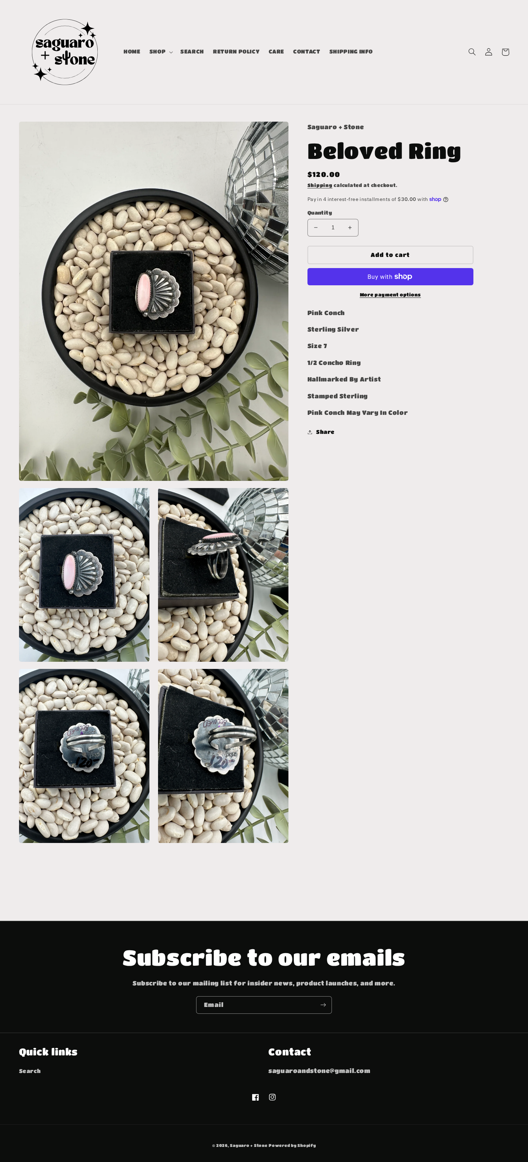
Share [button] (325, 432)
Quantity (319, 212)
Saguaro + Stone (248, 1145)
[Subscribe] (323, 1005)
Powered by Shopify (292, 1145)
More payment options (390, 294)
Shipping (320, 185)
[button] (160, 52)
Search (30, 1071)
